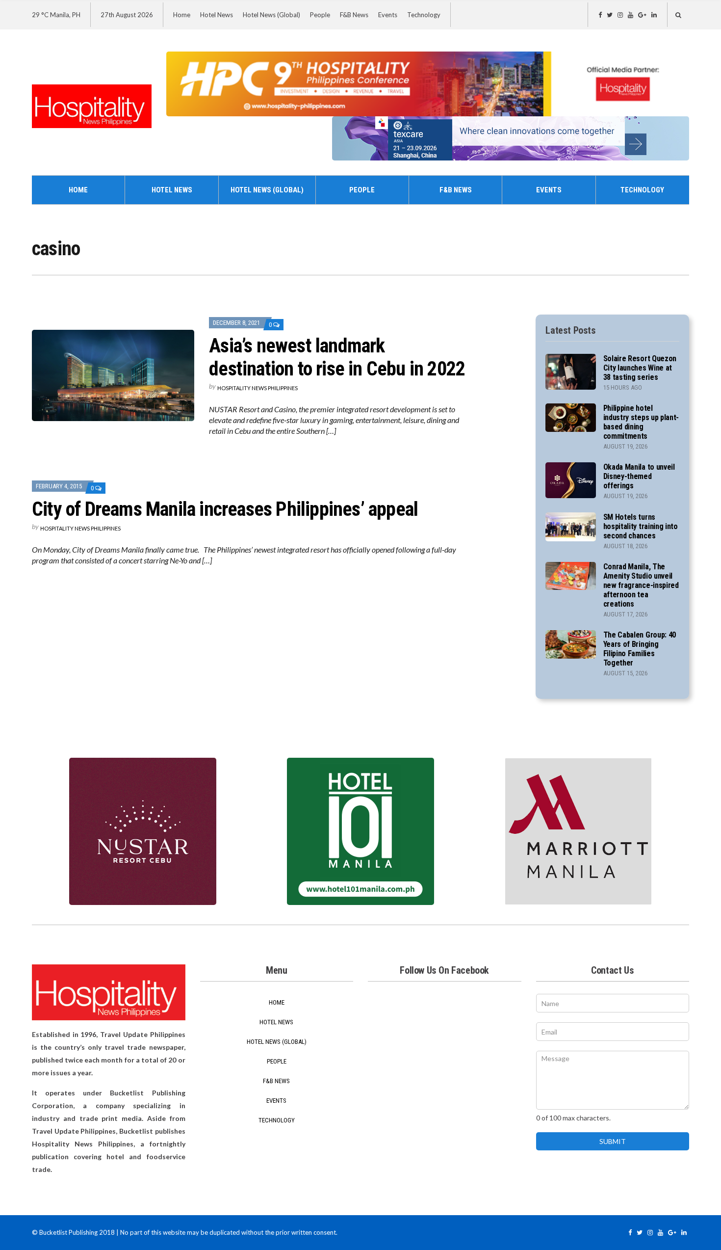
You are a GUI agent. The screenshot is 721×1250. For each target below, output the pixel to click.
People (320, 15)
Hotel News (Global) (271, 15)
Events (387, 15)
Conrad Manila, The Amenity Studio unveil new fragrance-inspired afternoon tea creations (641, 585)
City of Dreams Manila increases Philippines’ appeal (225, 509)
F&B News (354, 15)
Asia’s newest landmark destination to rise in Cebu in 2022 (337, 357)
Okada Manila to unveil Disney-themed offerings (639, 476)
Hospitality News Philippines (257, 388)
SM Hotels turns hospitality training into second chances (640, 526)
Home (181, 15)
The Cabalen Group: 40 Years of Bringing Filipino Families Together (639, 648)
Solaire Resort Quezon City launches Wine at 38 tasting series (639, 368)
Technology (423, 15)
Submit (612, 1141)
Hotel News (216, 15)
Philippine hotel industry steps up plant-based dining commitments (641, 422)
